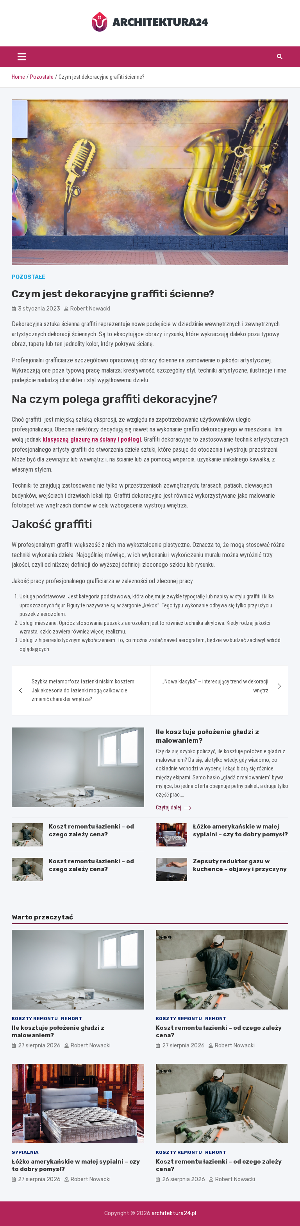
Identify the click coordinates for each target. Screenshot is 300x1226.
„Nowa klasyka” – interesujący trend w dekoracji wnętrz (215, 685)
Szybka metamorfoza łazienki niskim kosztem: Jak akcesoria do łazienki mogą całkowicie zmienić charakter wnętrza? (84, 690)
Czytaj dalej (169, 807)
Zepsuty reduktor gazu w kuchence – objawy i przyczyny (240, 865)
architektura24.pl (174, 1213)
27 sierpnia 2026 (39, 1045)
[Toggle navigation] (22, 56)
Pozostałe (28, 277)
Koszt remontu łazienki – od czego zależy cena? (91, 830)
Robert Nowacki (90, 308)
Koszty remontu (35, 1018)
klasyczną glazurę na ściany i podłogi (92, 439)
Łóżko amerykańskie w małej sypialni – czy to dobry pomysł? (240, 830)
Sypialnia (25, 1152)
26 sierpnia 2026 (183, 1179)
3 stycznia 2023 (39, 308)
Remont (71, 1018)
